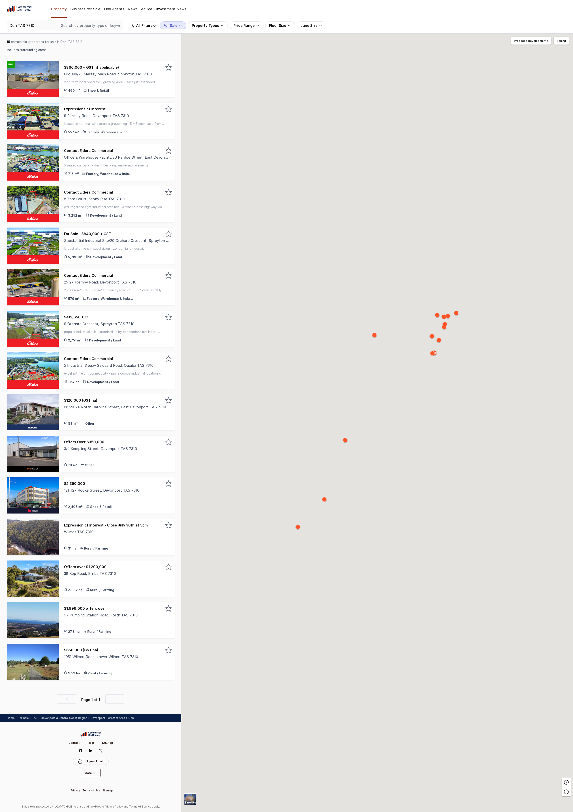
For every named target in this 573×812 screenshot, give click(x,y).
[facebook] (81, 751)
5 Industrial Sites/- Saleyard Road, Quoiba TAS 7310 (109, 365)
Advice (146, 9)
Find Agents (114, 9)
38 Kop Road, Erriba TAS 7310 (90, 573)
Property (59, 9)
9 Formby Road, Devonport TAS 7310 (96, 115)
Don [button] (131, 718)
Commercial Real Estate (19, 9)
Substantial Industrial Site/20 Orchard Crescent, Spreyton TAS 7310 (116, 240)
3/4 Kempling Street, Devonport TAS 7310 (100, 448)
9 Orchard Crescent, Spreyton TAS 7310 (99, 324)
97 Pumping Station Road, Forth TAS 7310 (101, 615)
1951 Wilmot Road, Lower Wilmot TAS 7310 (101, 656)
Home (11, 718)
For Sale (23, 718)
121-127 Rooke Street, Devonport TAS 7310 (101, 490)
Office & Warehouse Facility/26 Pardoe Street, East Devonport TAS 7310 (116, 157)
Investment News (171, 9)
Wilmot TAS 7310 (79, 532)
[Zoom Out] (566, 791)
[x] (101, 751)
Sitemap (107, 790)
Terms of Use (91, 790)
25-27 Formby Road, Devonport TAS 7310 (100, 282)
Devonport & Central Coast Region (64, 718)
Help (91, 742)
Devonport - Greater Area (108, 718)
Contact (74, 742)
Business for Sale (85, 9)
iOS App (107, 742)
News (132, 9)
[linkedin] (91, 751)
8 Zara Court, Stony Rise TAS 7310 (94, 199)
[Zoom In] (566, 782)
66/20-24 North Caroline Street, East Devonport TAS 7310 (115, 407)
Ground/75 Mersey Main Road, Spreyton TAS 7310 (108, 74)
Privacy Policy (114, 806)
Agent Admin (95, 761)
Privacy (75, 790)
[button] (117, 79)
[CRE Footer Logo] (91, 734)
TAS (35, 718)
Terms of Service (140, 806)
